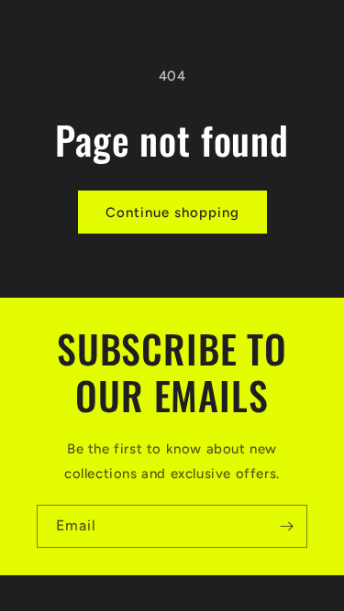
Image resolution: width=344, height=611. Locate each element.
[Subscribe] (286, 526)
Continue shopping (172, 212)
